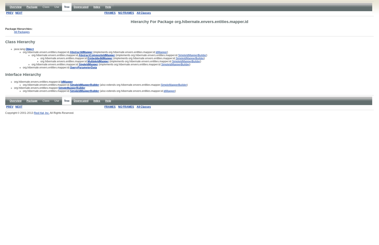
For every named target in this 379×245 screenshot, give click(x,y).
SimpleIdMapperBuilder (192, 55)
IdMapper (161, 52)
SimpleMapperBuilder (174, 84)
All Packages (22, 32)
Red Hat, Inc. (41, 112)
